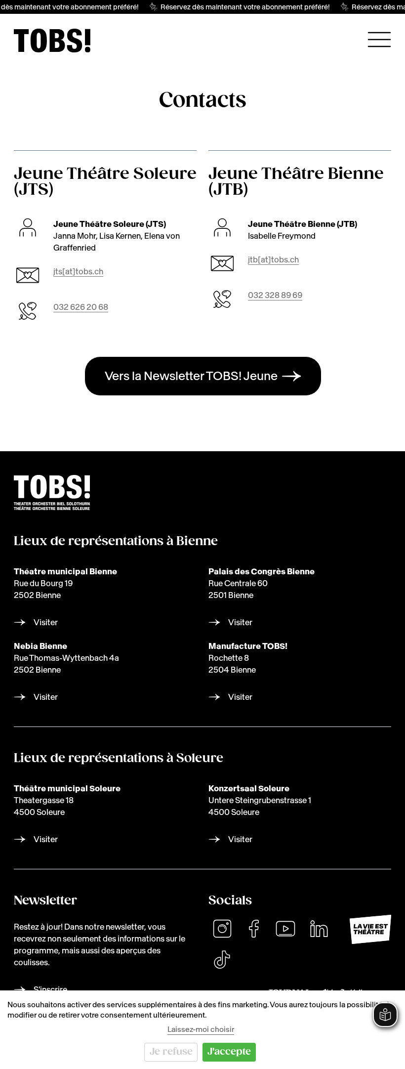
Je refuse (171, 1052)
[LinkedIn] (319, 929)
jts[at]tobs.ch (78, 271)
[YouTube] (285, 928)
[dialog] (202, 1029)
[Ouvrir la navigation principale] (379, 39)
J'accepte (229, 1052)
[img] (52, 40)
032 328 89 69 (275, 295)
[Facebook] (254, 928)
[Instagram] (222, 928)
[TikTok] (221, 959)
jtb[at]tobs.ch (273, 259)
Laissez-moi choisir (200, 1029)
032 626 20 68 (80, 307)
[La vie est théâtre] (370, 929)
